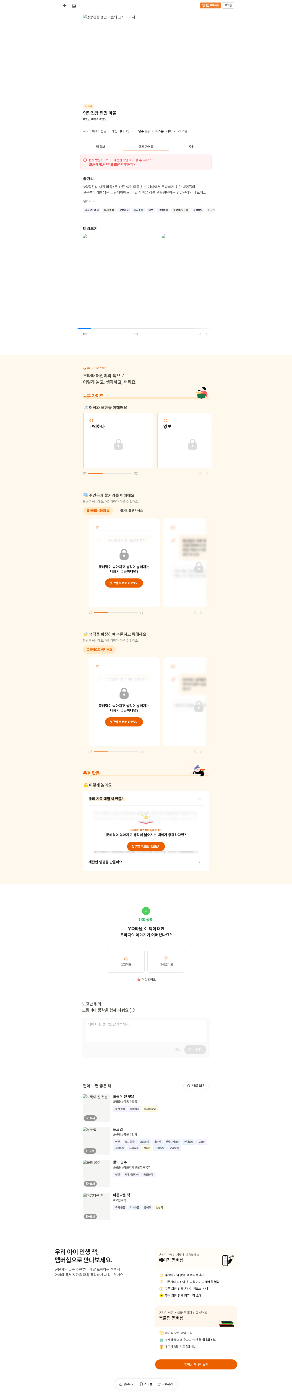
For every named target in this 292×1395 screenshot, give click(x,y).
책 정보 (100, 146)
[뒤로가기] (64, 5)
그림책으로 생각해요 (99, 649)
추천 (191, 146)
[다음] (206, 334)
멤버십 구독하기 (210, 5)
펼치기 (87, 201)
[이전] (200, 334)
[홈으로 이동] (73, 5)
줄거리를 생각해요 (131, 511)
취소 (178, 1049)
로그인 (228, 5)
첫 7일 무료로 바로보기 (124, 583)
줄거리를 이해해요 (98, 511)
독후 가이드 (146, 146)
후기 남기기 (195, 1049)
